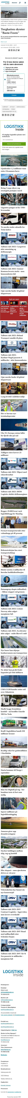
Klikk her (14, 1030)
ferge (13, 109)
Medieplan (4, 1055)
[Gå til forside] (6, 2)
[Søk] (20, 3)
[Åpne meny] (25, 3)
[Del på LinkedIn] (11, 50)
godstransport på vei (9, 111)
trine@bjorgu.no (5, 1040)
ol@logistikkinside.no (7, 1000)
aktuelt (12, 106)
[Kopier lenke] (16, 50)
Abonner (14, 2)
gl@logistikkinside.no (7, 992)
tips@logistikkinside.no (7, 1023)
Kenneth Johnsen (6, 1085)
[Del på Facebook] (9, 50)
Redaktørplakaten (20, 1015)
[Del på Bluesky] (19, 50)
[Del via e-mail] (14, 50)
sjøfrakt (5, 106)
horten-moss (21, 106)
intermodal (5, 109)
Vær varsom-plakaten (7, 1015)
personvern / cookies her (14, 1092)
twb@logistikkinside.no (7, 1009)
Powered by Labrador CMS (14, 1097)
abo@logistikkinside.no (7, 1027)
